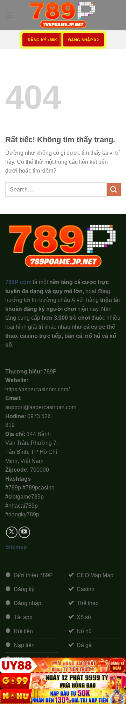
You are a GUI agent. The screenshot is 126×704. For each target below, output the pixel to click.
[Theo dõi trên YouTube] (24, 532)
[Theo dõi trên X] (12, 532)
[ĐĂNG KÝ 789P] (63, 15)
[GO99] (63, 681)
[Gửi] (114, 189)
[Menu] (9, 14)
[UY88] (63, 665)
